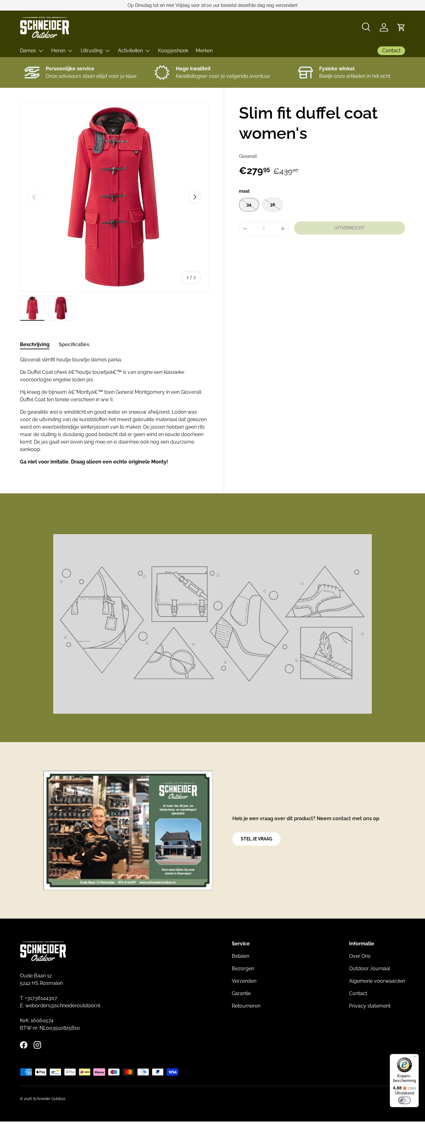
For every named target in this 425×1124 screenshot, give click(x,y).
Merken (204, 51)
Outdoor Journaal (369, 968)
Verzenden (244, 981)
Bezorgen (243, 968)
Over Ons (360, 956)
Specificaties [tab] (74, 344)
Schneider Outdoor (49, 1099)
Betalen (240, 956)
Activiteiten (130, 51)
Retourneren (246, 1006)
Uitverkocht (349, 227)
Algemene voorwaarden (377, 981)
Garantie (241, 993)
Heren (58, 51)
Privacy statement (369, 1006)
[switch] (404, 1100)
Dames (28, 51)
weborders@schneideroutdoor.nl (62, 1006)
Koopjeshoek (173, 51)
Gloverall (248, 156)
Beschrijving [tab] (34, 344)
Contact (358, 993)
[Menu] (415, 1057)
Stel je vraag (256, 838)
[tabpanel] (114, 411)
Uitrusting (92, 51)
